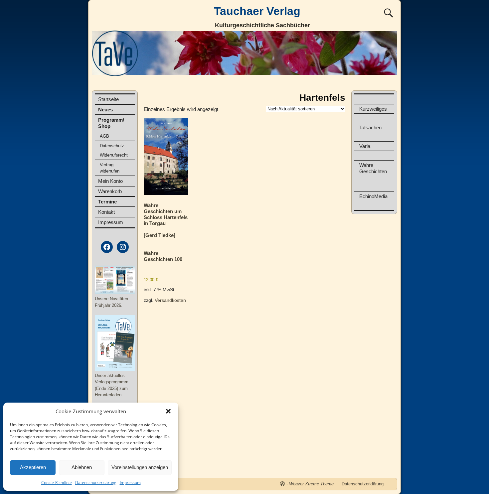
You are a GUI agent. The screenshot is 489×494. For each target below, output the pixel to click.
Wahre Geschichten (373, 168)
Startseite (108, 99)
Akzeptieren (33, 467)
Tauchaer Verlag (257, 11)
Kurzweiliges (373, 109)
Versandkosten (170, 300)
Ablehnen (82, 467)
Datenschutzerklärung (95, 482)
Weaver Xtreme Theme (311, 483)
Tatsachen (370, 127)
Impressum (130, 482)
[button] (168, 411)
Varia (364, 146)
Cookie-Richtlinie (56, 482)
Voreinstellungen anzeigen (139, 467)
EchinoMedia (373, 196)
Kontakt (106, 212)
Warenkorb (110, 191)
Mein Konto (110, 181)
